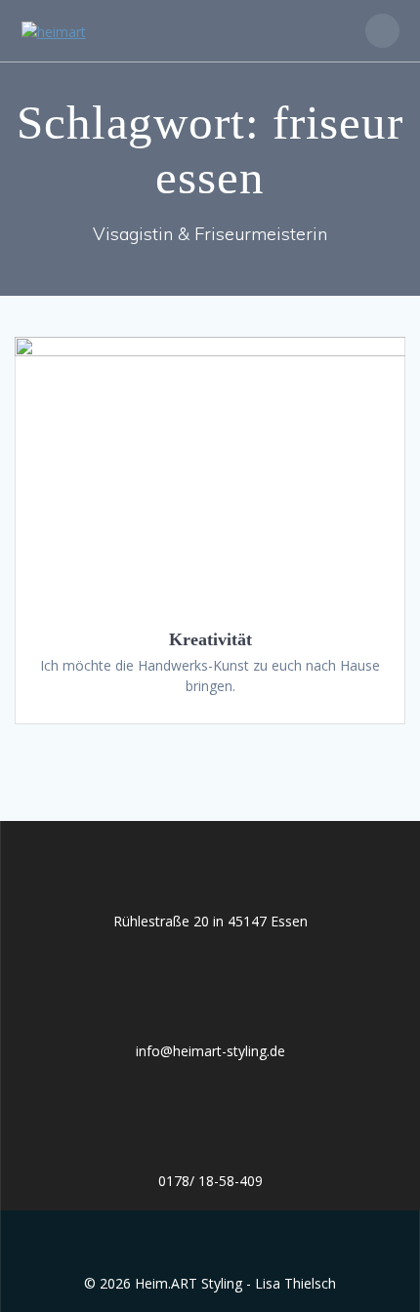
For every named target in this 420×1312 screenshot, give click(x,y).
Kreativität (210, 639)
